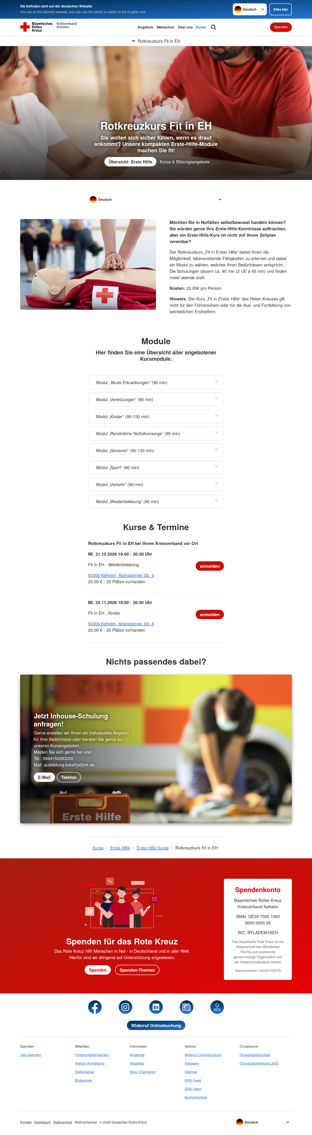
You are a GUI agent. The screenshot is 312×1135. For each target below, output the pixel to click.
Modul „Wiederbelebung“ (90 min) (127, 501)
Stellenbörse (84, 1071)
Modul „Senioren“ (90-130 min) (125, 450)
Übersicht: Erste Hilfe (130, 162)
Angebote (145, 27)
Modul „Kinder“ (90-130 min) (122, 416)
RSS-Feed (193, 1080)
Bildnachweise (86, 1122)
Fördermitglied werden (92, 1054)
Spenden (281, 26)
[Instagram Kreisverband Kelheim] (125, 1007)
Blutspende (83, 1080)
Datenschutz (62, 1122)
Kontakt (26, 1122)
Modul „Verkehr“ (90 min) (119, 484)
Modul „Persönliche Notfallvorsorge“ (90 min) (138, 433)
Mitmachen (165, 27)
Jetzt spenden (30, 1054)
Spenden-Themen (137, 970)
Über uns (185, 27)
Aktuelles (137, 1063)
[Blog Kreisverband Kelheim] (186, 1007)
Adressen (192, 1063)
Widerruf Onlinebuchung (156, 1025)
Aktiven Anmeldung (89, 1063)
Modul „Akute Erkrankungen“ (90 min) (131, 382)
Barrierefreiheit (196, 1097)
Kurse (201, 27)
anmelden (210, 566)
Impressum (42, 1122)
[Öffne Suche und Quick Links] (213, 27)
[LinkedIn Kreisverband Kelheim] (156, 1007)
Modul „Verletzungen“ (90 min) (124, 399)
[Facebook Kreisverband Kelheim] (95, 1007)
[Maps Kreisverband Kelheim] (217, 1007)
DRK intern (193, 1088)
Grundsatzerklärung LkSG (259, 1063)
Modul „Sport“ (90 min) (117, 467)
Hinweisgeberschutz (255, 1054)
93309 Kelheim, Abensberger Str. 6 (121, 575)
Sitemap (191, 1071)
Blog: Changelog (142, 1071)
